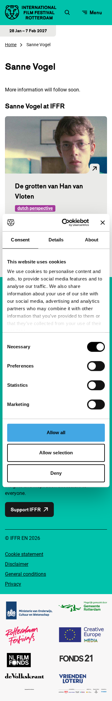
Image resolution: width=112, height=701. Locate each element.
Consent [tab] (20, 239)
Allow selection (56, 452)
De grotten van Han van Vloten (49, 191)
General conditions (25, 574)
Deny (56, 473)
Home (10, 44)
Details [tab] (56, 239)
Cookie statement (24, 554)
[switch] (96, 366)
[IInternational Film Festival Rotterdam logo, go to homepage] (30, 12)
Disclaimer (16, 564)
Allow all (56, 432)
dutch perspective (35, 208)
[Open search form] (67, 12)
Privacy (13, 584)
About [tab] (92, 239)
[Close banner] (102, 222)
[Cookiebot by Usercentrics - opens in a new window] (65, 222)
